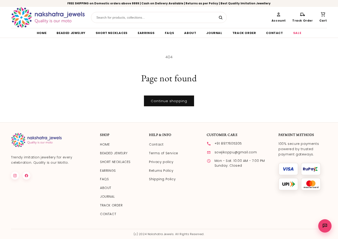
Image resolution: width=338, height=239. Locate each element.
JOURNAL (214, 33)
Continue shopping (169, 100)
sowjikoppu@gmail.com (236, 152)
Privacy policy (161, 162)
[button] (323, 17)
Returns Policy (161, 170)
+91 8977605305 (228, 143)
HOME (41, 33)
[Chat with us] (325, 226)
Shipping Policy (162, 179)
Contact (156, 144)
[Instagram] (15, 176)
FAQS (169, 33)
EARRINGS (146, 33)
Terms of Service (163, 153)
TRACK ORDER (244, 33)
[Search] (220, 17)
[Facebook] (26, 176)
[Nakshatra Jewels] (48, 17)
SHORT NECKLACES (112, 33)
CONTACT (274, 33)
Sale (297, 33)
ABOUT (190, 33)
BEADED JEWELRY (71, 33)
